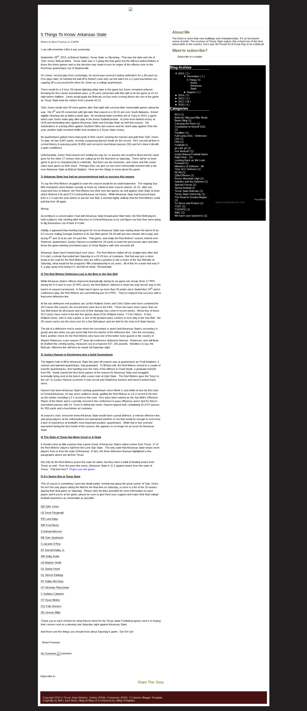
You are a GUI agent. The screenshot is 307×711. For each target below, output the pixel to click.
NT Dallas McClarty (52, 581)
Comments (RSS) (117, 697)
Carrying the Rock (186, 123)
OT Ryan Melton (50, 599)
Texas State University (188, 194)
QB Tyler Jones (50, 506)
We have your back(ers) (189, 215)
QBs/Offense (183, 175)
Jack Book (71, 700)
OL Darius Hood (50, 568)
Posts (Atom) (64, 676)
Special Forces (184, 184)
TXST (178, 206)
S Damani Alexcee (51, 531)
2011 (181, 101)
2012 (181, 98)
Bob (60, 700)
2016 (181, 73)
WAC (178, 212)
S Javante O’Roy (51, 543)
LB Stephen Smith (51, 562)
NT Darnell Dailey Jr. (53, 550)
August (191, 92)
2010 (181, 104)
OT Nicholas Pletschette (55, 587)
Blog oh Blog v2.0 (89, 700)
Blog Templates (126, 700)
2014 (181, 95)
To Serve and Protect (187, 203)
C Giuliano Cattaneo (52, 593)
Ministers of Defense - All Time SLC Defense (189, 168)
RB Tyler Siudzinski (52, 537)
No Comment (49, 653)
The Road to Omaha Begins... (192, 197)
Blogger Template (152, 697)
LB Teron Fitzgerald (52, 512)
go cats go (181, 148)
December (193, 76)
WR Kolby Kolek (50, 556)
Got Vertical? (182, 151)
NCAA (178, 172)
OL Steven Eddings (52, 575)
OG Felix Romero (51, 606)
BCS (178, 114)
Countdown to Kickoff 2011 (190, 126)
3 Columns (135, 697)
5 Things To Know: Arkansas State (73, 34)
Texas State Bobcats (187, 191)
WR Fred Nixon (50, 525)
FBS (177, 141)
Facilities (180, 132)
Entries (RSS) (97, 697)
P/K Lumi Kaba (49, 518)
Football (179, 144)
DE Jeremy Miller (51, 612)
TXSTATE (181, 209)
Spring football (183, 187)
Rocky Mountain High (187, 178)
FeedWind (260, 199)
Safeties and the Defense (190, 181)
